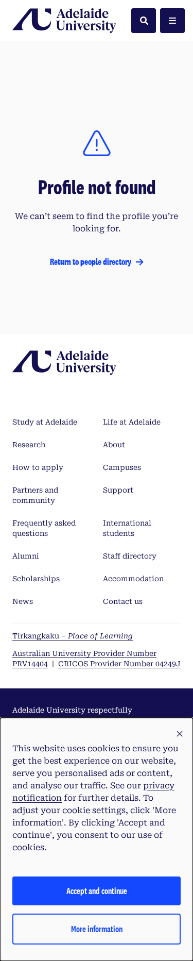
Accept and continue (96, 891)
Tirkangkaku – (72, 636)
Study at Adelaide (44, 422)
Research (28, 445)
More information (96, 929)
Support (118, 490)
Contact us (123, 601)
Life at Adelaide (132, 422)
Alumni (25, 556)
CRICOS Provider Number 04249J (119, 664)
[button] (180, 734)
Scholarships (36, 579)
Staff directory (129, 556)
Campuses (122, 467)
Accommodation (133, 579)
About (114, 445)
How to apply (37, 467)
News (22, 601)
